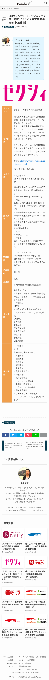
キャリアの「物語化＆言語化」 (29, 669)
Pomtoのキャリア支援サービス (29, 657)
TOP (4, 657)
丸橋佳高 (24, 483)
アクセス (10, 666)
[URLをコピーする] (43, 435)
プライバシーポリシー (17, 672)
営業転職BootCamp (25, 666)
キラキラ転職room (25, 663)
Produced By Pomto (32, 672)
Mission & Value (12, 663)
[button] (5, 435)
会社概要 (10, 660)
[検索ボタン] (46, 3)
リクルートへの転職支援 (27, 660)
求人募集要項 (9, 27)
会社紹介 (10, 657)
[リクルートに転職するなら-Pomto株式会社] (24, 3)
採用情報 (43, 657)
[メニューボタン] (3, 3)
